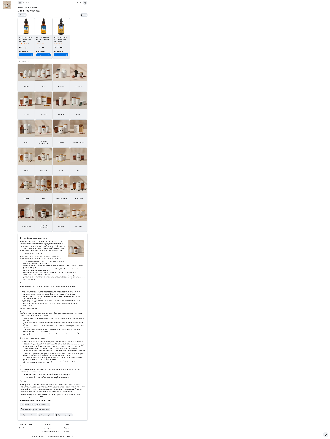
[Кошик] (85, 3)
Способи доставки (25, 424)
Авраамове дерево (78, 142)
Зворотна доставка (48, 428)
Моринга (78, 114)
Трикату (26, 170)
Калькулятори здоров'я (42, 410)
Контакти (67, 424)
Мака (78, 170)
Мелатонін (61, 226)
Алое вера (78, 226)
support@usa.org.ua (43, 404)
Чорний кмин (78, 198)
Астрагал (43, 114)
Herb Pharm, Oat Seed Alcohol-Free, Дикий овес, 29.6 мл (25, 39)
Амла (43, 198)
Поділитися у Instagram (65, 415)
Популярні (23, 15)
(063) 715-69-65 (30, 404)
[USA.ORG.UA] (20, 2)
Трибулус (26, 198)
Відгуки (66, 431)
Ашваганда (43, 170)
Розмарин (26, 86)
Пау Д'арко (78, 86)
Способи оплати (24, 428)
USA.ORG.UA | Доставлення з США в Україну (49, 436)
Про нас (67, 428)
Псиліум (61, 142)
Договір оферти (47, 424)
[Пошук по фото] (77, 3)
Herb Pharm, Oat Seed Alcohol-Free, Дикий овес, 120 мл (60, 39)
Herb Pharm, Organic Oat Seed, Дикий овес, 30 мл (43, 39)
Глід (43, 86)
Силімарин (61, 86)
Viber (21, 404)
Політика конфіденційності (51, 431)
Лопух (26, 142)
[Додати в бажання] (31, 54)
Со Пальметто (26, 226)
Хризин (61, 170)
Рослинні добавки (31, 7)
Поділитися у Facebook (30, 415)
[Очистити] (81, 3)
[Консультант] (325, 434)
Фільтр (85, 15)
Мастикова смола (61, 198)
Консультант (27, 409)
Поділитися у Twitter (47, 415)
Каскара (26, 114)
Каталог (20, 7)
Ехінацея (61, 114)
